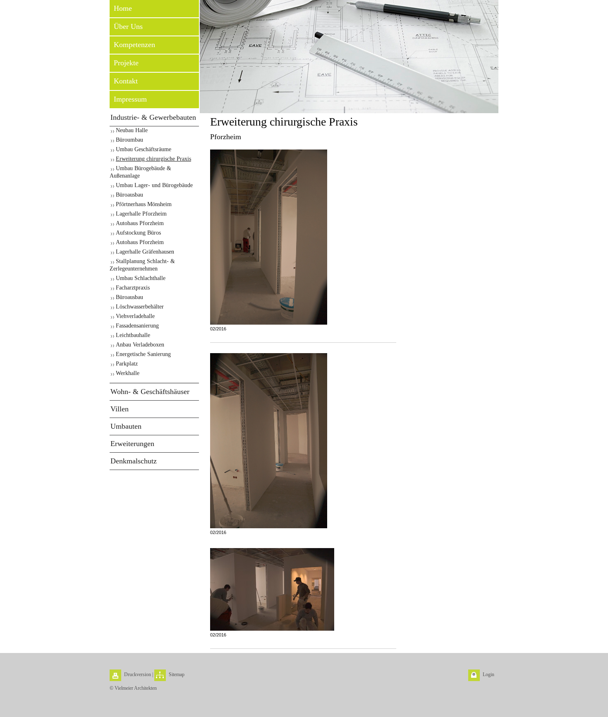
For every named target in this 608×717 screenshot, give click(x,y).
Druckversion (137, 674)
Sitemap (176, 674)
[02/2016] (268, 237)
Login (488, 674)
